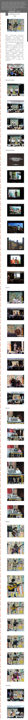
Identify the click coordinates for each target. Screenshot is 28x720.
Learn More (11, 11)
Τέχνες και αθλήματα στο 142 (14, 14)
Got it (18, 11)
